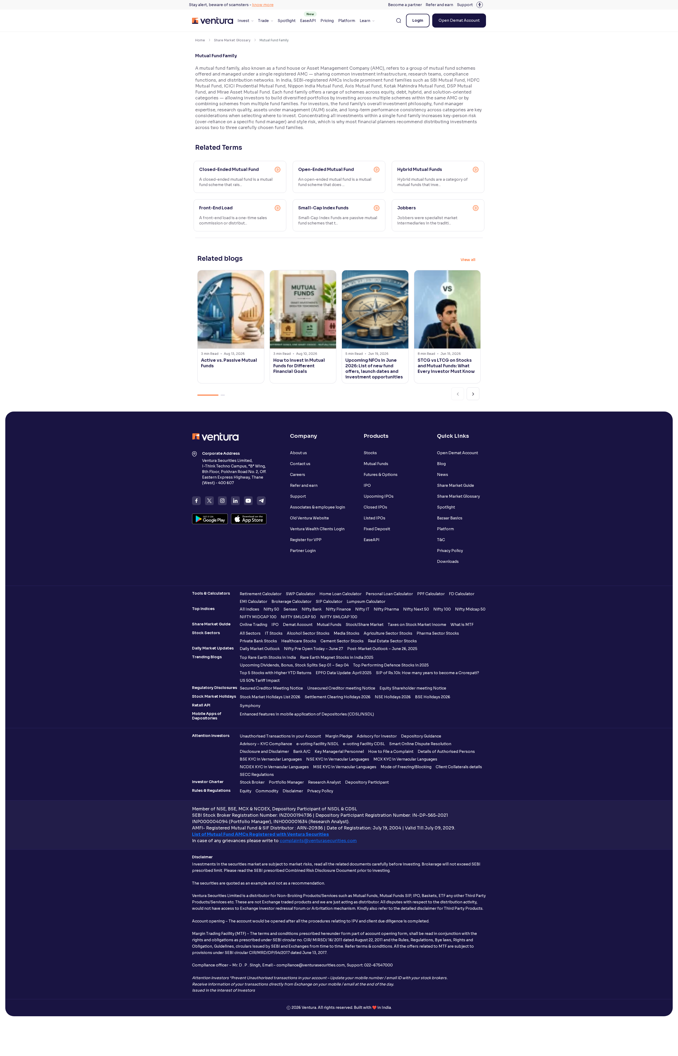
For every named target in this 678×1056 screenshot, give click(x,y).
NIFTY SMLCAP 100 (338, 617)
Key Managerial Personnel (339, 751)
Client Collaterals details (459, 767)
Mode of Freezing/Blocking (406, 767)
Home (200, 40)
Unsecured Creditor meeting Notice (341, 688)
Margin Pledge (339, 736)
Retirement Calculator (261, 593)
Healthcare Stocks (298, 641)
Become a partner (405, 4)
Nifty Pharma (386, 609)
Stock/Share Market (364, 624)
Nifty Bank (312, 609)
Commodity (267, 791)
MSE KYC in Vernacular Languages (344, 767)
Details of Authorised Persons (446, 751)
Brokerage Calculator (291, 601)
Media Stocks (346, 633)
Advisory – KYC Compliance (266, 743)
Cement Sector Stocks (342, 641)
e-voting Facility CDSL (364, 743)
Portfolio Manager (286, 782)
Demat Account (298, 624)
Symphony (250, 705)
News (442, 474)
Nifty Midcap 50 (470, 609)
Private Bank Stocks (258, 641)
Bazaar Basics (449, 518)
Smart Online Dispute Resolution (420, 743)
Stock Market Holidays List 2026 (270, 697)
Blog (441, 463)
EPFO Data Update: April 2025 (344, 672)
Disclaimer (293, 791)
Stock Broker (252, 782)
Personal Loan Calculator (389, 593)
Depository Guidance (421, 736)
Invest (243, 20)
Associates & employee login (317, 507)
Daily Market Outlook (260, 648)
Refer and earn (439, 4)
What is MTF (462, 624)
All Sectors (250, 633)
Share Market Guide (455, 485)
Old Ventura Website (309, 518)
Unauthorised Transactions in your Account (280, 736)
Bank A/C (301, 751)
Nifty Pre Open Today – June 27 (313, 648)
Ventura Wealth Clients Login (317, 529)
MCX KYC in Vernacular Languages (405, 759)
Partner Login (303, 550)
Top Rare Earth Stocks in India (268, 657)
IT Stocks (274, 633)
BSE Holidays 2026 (432, 697)
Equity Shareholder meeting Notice (413, 688)
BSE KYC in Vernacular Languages (271, 759)
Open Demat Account (459, 20)
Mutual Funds (376, 463)
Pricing (327, 20)
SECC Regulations (257, 774)
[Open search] (398, 20)
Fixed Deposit (377, 529)
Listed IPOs (374, 518)
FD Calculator (461, 593)
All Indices (249, 609)
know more (263, 4)
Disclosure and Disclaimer (264, 751)
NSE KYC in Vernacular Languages (337, 759)
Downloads (448, 561)
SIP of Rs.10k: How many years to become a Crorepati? (427, 672)
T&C (441, 539)
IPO (367, 485)
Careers (297, 474)
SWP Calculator (300, 593)
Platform (346, 20)
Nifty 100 (442, 609)
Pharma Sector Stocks (438, 633)
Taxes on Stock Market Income (417, 624)
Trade (263, 20)
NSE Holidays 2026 (393, 697)
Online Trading (253, 624)
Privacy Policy (450, 550)
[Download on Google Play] (210, 519)
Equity (245, 791)
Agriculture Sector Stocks (388, 633)
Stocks (370, 452)
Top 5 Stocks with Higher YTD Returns (275, 672)
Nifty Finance (338, 609)
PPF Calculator (431, 593)
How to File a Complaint (390, 751)
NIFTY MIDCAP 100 (258, 617)
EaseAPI (308, 20)
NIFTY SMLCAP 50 (298, 617)
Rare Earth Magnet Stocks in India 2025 (336, 657)
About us (298, 452)
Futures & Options (381, 474)
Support (465, 4)
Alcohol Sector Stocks (308, 633)
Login (417, 20)
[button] (207, 395)
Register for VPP (306, 539)
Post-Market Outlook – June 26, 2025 (382, 648)
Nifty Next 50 (416, 609)
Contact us (300, 463)
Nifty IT (362, 609)
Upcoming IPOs (379, 496)
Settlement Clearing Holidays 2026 (338, 697)
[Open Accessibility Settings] (479, 5)
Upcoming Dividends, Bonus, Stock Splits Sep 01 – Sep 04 (294, 665)
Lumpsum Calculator (366, 601)
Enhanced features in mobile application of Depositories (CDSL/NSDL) (307, 714)
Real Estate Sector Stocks (392, 641)
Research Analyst (324, 782)
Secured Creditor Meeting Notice (271, 688)
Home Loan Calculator (340, 593)
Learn (365, 20)
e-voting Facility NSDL (317, 743)
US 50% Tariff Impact (260, 680)
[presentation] (457, 393)
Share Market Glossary (232, 40)
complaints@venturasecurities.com (318, 840)
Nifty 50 (271, 609)
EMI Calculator (253, 601)
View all (468, 259)
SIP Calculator (329, 601)
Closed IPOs (375, 507)
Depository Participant (367, 782)
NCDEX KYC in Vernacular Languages (274, 767)
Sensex (290, 609)
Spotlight (287, 20)
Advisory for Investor (377, 736)
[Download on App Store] (249, 519)
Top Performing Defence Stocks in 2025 (391, 665)
